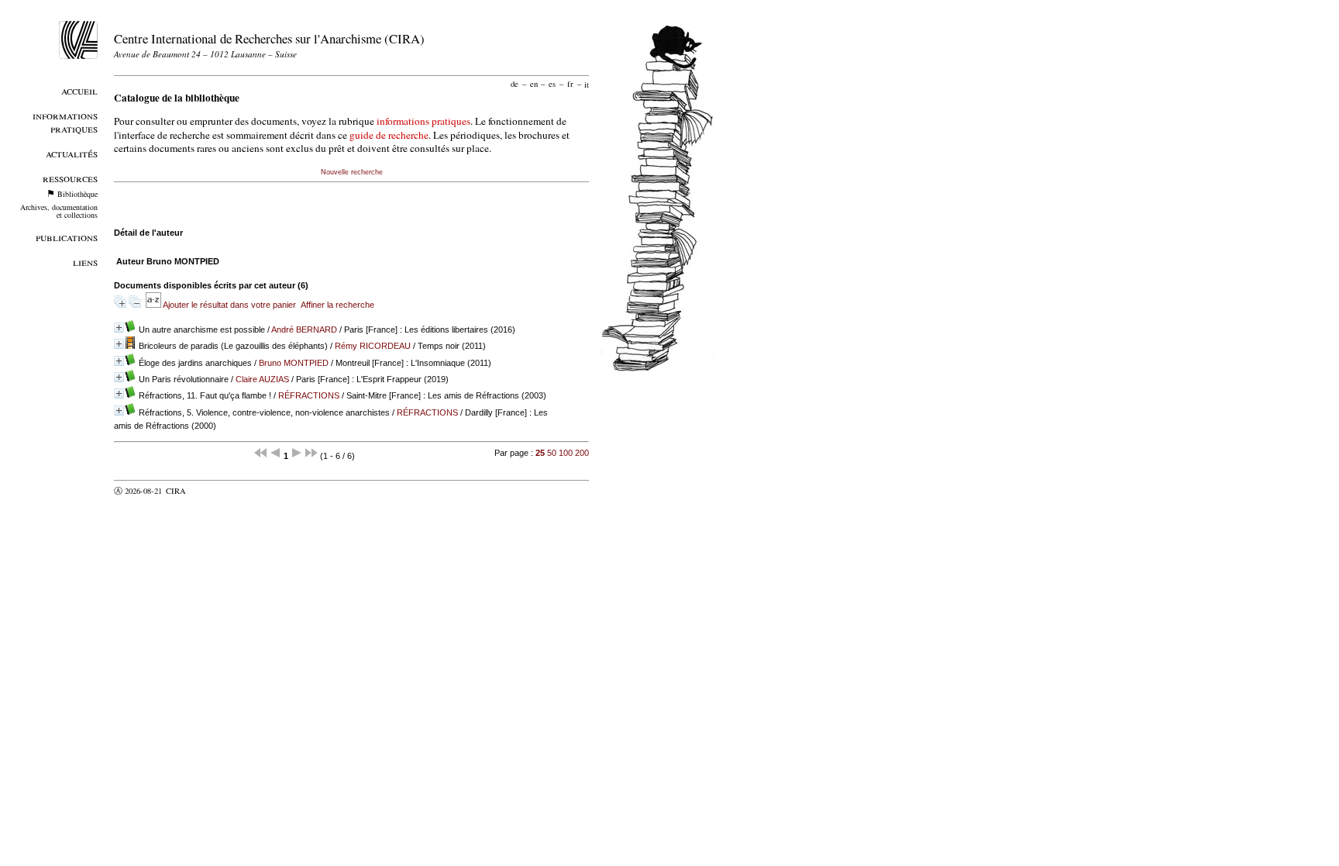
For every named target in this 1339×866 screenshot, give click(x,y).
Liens (85, 261)
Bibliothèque (77, 193)
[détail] (119, 328)
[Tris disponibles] (154, 304)
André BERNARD (304, 329)
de (514, 83)
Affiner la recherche (337, 304)
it (586, 83)
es (552, 83)
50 (551, 452)
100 (566, 452)
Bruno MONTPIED (294, 362)
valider (206, 490)
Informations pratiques (65, 122)
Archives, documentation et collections (59, 211)
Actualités (72, 153)
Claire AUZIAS (262, 379)
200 (582, 452)
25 (540, 452)
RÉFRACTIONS (308, 395)
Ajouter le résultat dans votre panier (229, 304)
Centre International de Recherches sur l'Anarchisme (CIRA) (269, 38)
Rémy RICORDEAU (373, 345)
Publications (67, 236)
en (534, 83)
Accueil (79, 90)
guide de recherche (389, 135)
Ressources (70, 178)
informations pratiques (423, 121)
